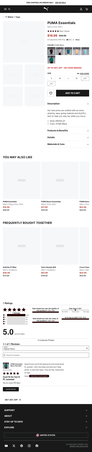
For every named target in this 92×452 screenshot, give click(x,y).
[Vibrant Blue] (85, 51)
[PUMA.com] (46, 9)
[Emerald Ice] (68, 51)
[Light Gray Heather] (60, 51)
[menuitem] (6, 445)
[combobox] (46, 348)
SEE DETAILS (60, 3)
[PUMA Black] (51, 51)
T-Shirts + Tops (12, 17)
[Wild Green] (51, 59)
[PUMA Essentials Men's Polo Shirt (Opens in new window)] (6, 366)
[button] (16, 315)
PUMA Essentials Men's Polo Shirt (16, 365)
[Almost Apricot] (77, 51)
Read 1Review (64, 31)
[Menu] (5, 9)
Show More (11, 389)
